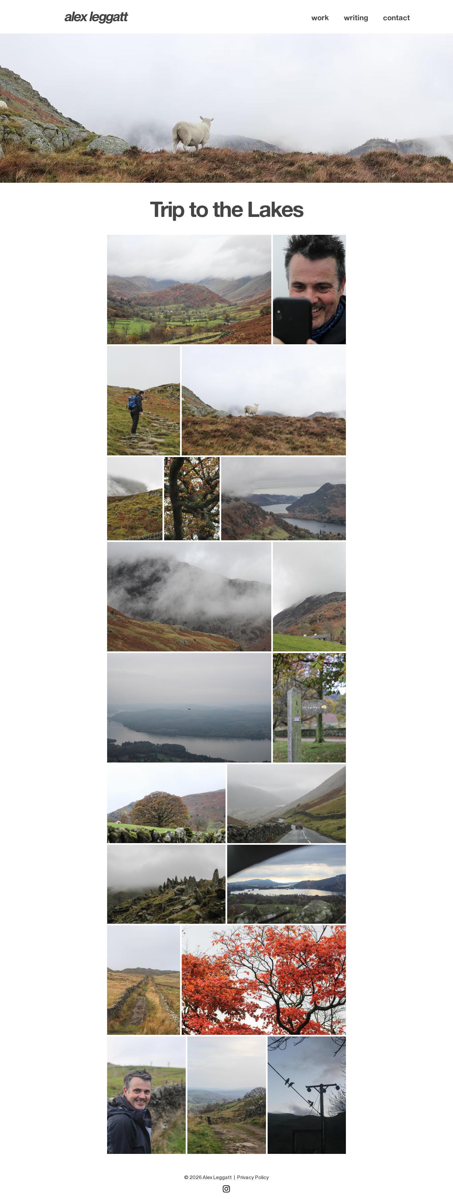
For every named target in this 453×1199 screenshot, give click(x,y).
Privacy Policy (253, 1177)
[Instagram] (226, 1189)
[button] (320, 17)
